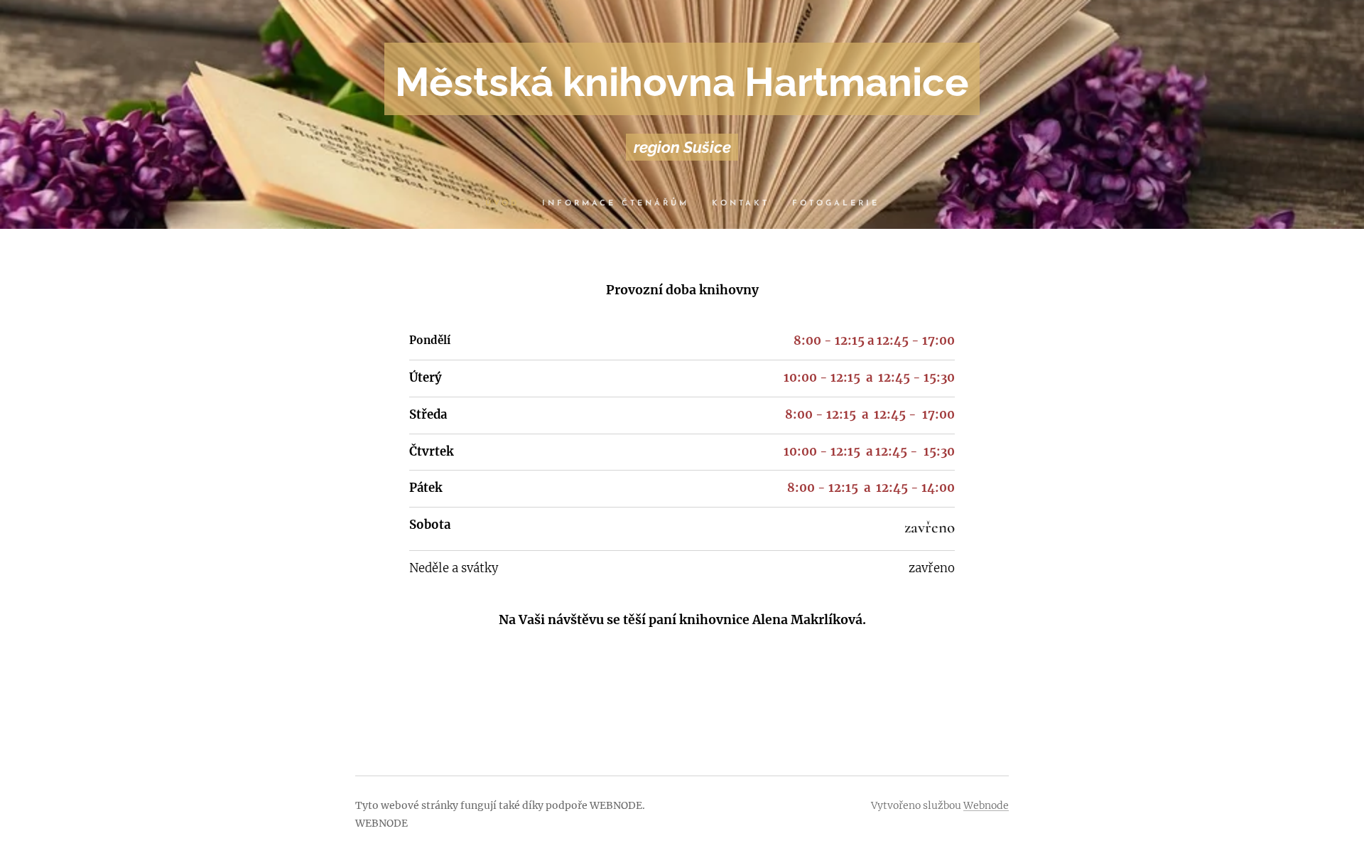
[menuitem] (508, 204)
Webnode (986, 805)
